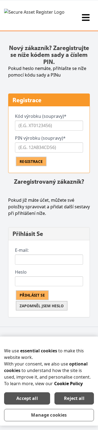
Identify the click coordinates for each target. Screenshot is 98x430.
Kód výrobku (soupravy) (40, 116)
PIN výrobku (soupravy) (40, 138)
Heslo (21, 272)
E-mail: (22, 250)
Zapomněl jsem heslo (42, 305)
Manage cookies (49, 415)
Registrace (31, 161)
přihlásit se (32, 295)
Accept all (27, 398)
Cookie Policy (68, 384)
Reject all (74, 398)
